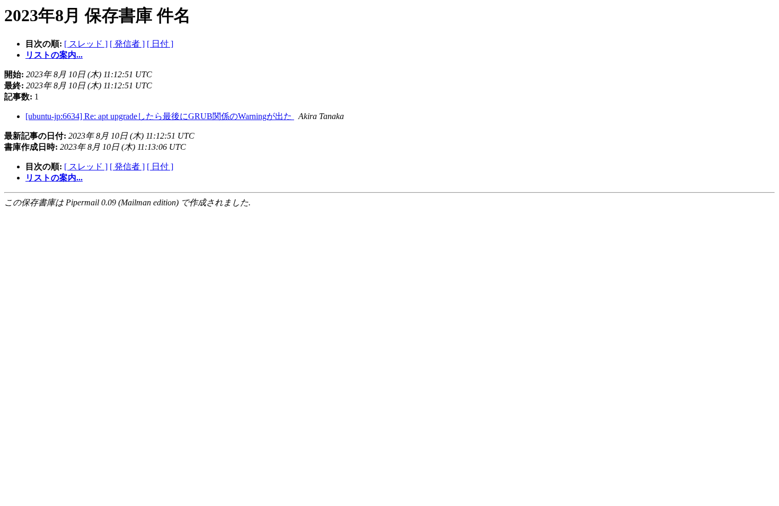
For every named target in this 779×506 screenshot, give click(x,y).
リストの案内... (54, 54)
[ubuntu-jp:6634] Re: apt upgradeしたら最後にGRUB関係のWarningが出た (159, 116)
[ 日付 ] (160, 43)
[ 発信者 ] (127, 43)
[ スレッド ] (86, 43)
